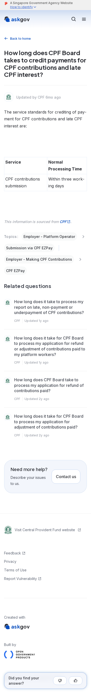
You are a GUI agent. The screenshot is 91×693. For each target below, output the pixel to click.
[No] (60, 680)
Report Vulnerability (20, 578)
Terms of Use (15, 570)
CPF (63, 221)
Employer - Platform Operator (49, 236)
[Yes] (75, 680)
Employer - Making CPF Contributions (39, 259)
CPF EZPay (15, 271)
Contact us (66, 476)
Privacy (10, 561)
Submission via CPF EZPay (29, 248)
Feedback (12, 553)
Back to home (20, 38)
